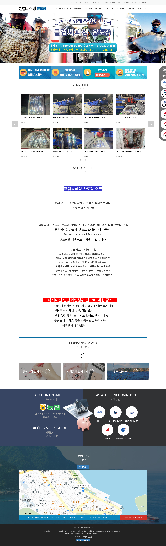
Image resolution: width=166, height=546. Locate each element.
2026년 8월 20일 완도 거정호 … (64, 118)
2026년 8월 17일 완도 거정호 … (95, 152)
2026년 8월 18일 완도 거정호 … (64, 152)
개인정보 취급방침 (87, 527)
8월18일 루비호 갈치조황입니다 (32, 152)
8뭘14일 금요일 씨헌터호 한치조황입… (129, 152)
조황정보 (88, 8)
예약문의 (77, 8)
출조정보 (130, 8)
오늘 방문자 (121, 2)
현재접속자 (107, 2)
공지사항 (99, 8)
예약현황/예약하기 (63, 8)
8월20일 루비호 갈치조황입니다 (32, 118)
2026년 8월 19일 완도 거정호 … (127, 118)
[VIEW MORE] (35, 104)
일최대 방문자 (136, 2)
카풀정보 (109, 8)
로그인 (89, 2)
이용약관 (75, 527)
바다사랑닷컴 (87, 537)
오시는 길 (142, 8)
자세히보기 (83, 467)
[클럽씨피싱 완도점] (32, 8)
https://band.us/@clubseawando (82, 234)
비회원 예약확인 (78, 2)
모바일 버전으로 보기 (83, 540)
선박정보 (120, 8)
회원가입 (97, 2)
